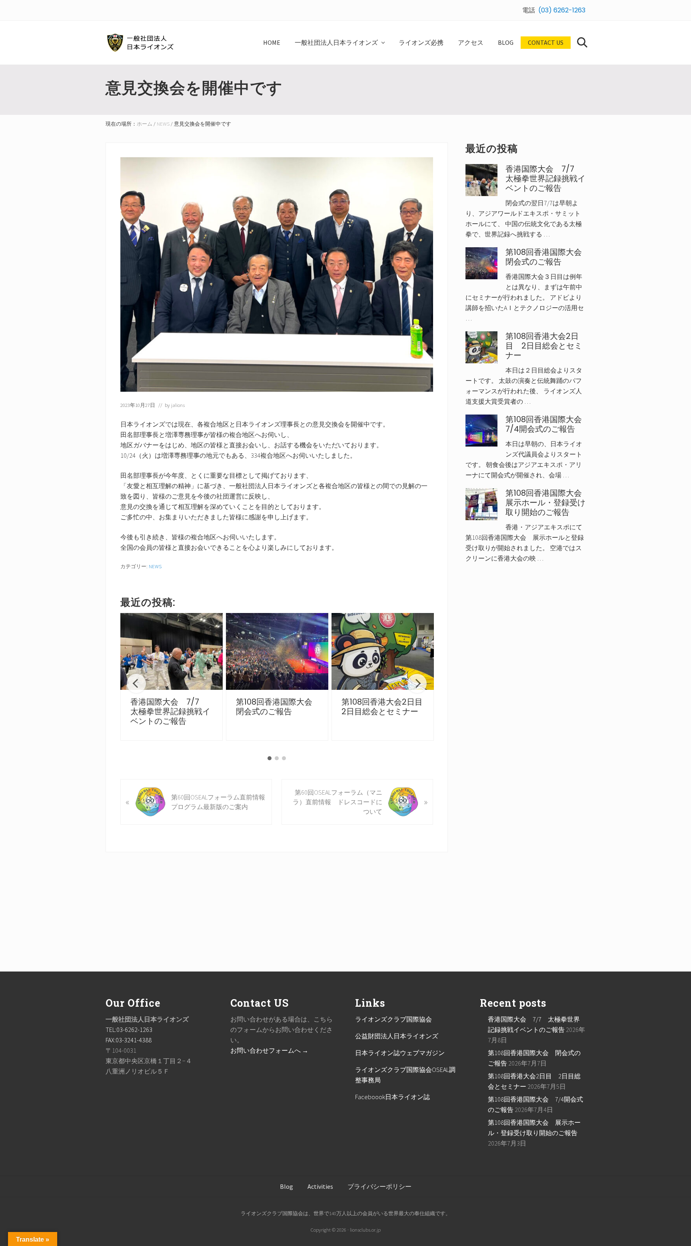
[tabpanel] (171, 677)
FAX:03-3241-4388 (129, 1040)
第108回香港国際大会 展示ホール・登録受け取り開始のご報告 (547, 502)
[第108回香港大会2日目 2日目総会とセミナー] (383, 651)
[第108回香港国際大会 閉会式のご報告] (277, 651)
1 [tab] (270, 758)
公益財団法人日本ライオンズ (396, 1036)
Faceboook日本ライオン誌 (392, 1097)
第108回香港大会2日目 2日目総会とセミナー (386, 706)
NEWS (155, 566)
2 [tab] (277, 758)
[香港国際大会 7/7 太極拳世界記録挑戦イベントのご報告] (171, 651)
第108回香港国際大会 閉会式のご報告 (278, 706)
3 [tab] (284, 758)
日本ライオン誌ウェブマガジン (400, 1053)
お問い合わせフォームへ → (269, 1050)
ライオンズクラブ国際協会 (393, 1019)
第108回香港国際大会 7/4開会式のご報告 (547, 424)
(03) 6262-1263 (561, 10)
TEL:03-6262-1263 (129, 1030)
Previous (136, 683)
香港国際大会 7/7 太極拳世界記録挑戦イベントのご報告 (170, 711)
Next (417, 683)
